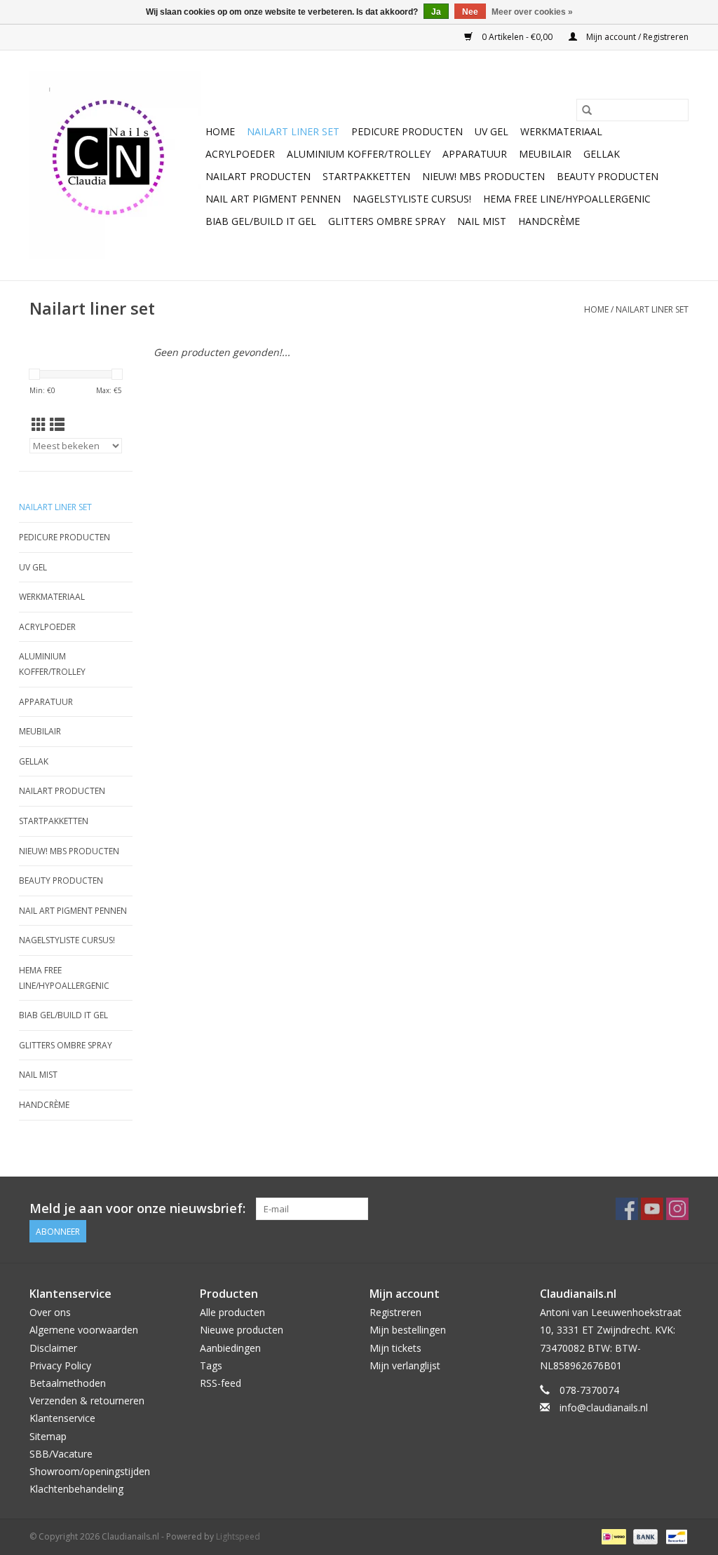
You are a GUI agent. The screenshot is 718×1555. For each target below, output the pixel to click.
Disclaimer (53, 1348)
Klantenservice (62, 1418)
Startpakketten (366, 176)
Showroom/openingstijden (89, 1471)
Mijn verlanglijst (405, 1365)
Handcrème (549, 221)
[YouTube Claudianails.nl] (652, 1209)
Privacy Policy (60, 1365)
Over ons (50, 1312)
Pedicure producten (407, 131)
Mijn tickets (395, 1348)
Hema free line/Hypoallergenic (567, 198)
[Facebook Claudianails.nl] (627, 1209)
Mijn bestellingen (408, 1329)
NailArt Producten (258, 176)
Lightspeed (238, 1536)
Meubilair (545, 153)
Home (220, 131)
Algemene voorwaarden (83, 1329)
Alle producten (232, 1312)
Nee (470, 12)
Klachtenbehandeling (76, 1488)
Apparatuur (474, 153)
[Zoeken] (586, 110)
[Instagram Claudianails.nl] (677, 1209)
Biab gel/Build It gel (260, 221)
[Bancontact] (674, 1536)
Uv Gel (491, 131)
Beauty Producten (607, 176)
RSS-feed (220, 1383)
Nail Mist (481, 221)
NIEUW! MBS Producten (483, 176)
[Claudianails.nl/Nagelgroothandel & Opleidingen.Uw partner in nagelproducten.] (115, 165)
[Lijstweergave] (57, 424)
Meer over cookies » (532, 12)
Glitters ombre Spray (386, 221)
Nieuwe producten (241, 1329)
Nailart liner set (293, 131)
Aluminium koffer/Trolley (359, 153)
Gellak (601, 153)
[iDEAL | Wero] (612, 1536)
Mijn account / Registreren (636, 37)
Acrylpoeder (240, 153)
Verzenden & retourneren (86, 1400)
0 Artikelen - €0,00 (517, 37)
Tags (211, 1365)
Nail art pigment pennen (273, 198)
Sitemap (48, 1436)
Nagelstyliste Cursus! (412, 198)
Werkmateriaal (561, 131)
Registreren (395, 1312)
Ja (436, 12)
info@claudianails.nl (604, 1407)
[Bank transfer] (644, 1536)
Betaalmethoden (67, 1383)
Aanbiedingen (230, 1348)
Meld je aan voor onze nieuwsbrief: (137, 1208)
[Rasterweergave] (39, 424)
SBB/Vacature (61, 1453)
